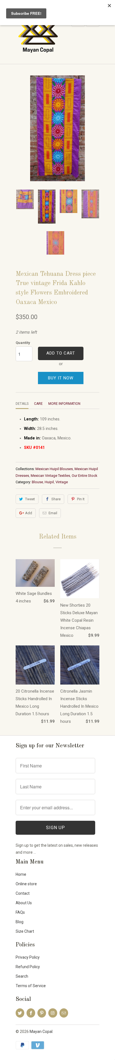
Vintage (62, 482)
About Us (24, 903)
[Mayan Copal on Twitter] (20, 1013)
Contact (23, 893)
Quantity (23, 343)
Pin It (81, 499)
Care (38, 404)
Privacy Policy (28, 957)
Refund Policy (28, 967)
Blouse (37, 482)
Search (22, 976)
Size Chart (25, 931)
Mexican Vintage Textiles (50, 475)
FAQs (20, 912)
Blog (19, 922)
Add (28, 513)
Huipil (49, 482)
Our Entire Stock (84, 475)
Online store (26, 884)
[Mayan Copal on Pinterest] (41, 1013)
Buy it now (60, 378)
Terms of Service (31, 986)
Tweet (30, 499)
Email (53, 513)
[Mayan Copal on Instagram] (52, 1013)
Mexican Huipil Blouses (54, 469)
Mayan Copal (41, 1031)
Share (56, 499)
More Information (64, 404)
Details (22, 404)
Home (21, 874)
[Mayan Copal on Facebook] (31, 1013)
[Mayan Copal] (38, 38)
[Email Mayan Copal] (63, 1013)
